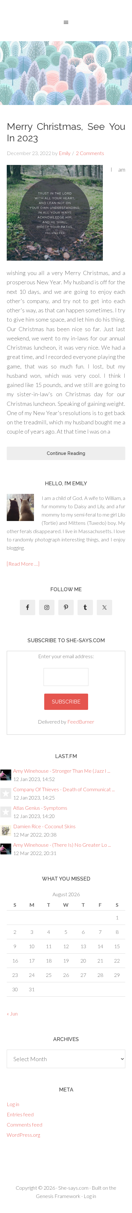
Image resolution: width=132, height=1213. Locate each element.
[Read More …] (23, 564)
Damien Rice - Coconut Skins (44, 826)
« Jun (12, 1013)
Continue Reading (66, 453)
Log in (13, 1104)
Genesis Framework (58, 1196)
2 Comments (90, 153)
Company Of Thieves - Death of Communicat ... (64, 789)
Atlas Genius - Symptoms (40, 808)
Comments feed (24, 1124)
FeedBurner (80, 721)
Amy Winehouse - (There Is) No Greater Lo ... (62, 845)
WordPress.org (23, 1135)
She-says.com (73, 1188)
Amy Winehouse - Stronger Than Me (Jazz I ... (61, 771)
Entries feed (20, 1114)
